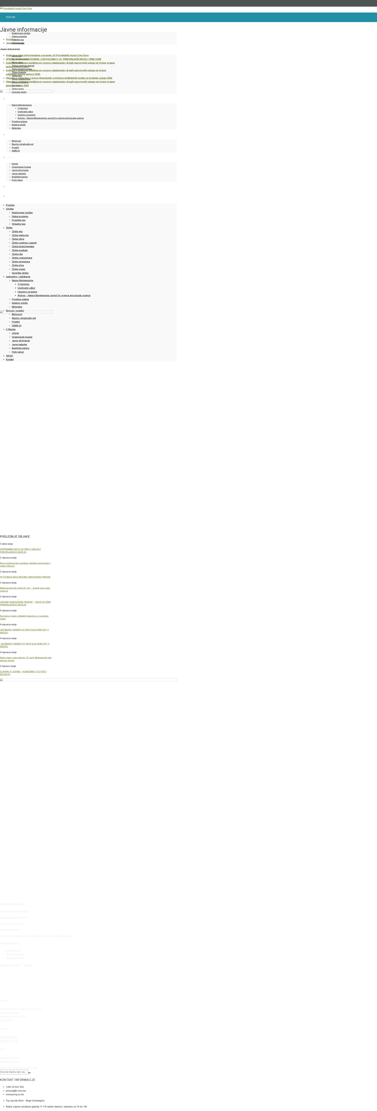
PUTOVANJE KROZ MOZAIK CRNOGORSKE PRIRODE (25, 577)
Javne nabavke (13, 950)
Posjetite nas (18, 40)
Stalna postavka (19, 36)
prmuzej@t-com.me (10, 1058)
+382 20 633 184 (9, 1037)
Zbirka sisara (18, 89)
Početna (10, 17)
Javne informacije (15, 954)
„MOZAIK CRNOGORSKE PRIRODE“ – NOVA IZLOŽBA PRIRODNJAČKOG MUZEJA (25, 603)
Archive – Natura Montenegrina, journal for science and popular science (54, 295)
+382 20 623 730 (9, 1041)
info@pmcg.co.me (9, 1061)
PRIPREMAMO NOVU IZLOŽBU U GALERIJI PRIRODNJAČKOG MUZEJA (20, 551)
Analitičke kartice (14, 958)
